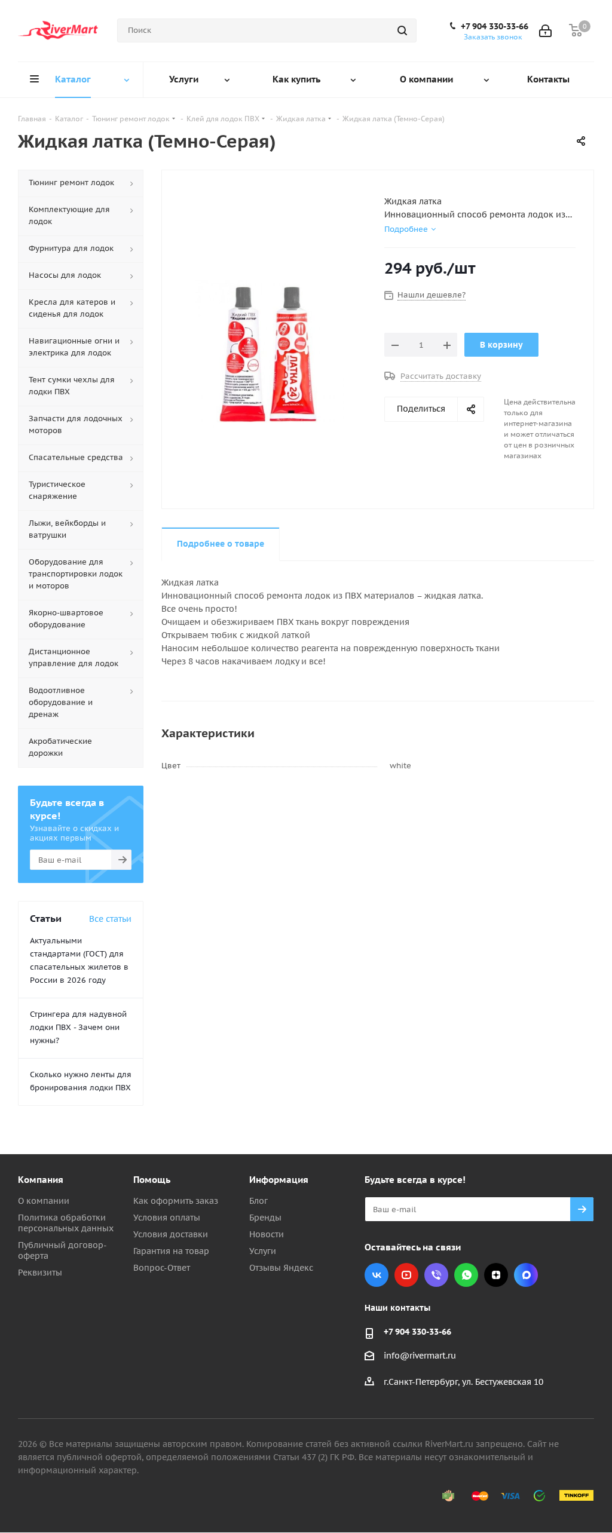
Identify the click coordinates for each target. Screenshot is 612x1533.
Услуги (262, 1251)
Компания (40, 1179)
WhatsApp (466, 1275)
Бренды (265, 1217)
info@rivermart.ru (420, 1355)
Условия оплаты (166, 1217)
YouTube (406, 1275)
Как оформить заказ (175, 1200)
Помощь (151, 1179)
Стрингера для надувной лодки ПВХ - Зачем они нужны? (78, 1027)
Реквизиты (40, 1272)
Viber (436, 1275)
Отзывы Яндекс (281, 1267)
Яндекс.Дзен (496, 1275)
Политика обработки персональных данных (66, 1223)
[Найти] (402, 30)
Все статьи (110, 918)
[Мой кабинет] (545, 31)
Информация (278, 1179)
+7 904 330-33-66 (494, 26)
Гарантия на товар (171, 1251)
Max (526, 1275)
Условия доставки (170, 1234)
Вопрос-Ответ (161, 1267)
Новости (266, 1234)
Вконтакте (376, 1275)
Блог (258, 1200)
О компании (43, 1200)
